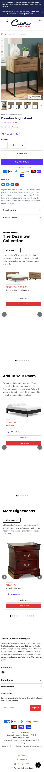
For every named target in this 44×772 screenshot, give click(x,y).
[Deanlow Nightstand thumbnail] (4, 105)
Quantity (4, 140)
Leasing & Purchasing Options (17, 735)
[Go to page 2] (17, 360)
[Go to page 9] (27, 616)
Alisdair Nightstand (14, 588)
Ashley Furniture (10, 122)
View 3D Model (11, 134)
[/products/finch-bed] (24, 410)
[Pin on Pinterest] (17, 184)
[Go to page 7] (28, 360)
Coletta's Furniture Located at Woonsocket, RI (20, 740)
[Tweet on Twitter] (8, 184)
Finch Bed (10, 425)
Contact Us (25, 732)
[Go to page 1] (15, 361)
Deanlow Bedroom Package (17, 290)
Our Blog (22, 743)
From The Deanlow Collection (13, 115)
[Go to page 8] (25, 616)
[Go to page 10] (29, 616)
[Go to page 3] (20, 360)
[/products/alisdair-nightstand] (24, 561)
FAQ (32, 735)
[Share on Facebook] (3, 184)
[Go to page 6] (26, 360)
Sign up (35, 707)
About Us (15, 732)
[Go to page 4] (22, 360)
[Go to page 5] (24, 360)
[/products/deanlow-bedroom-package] (24, 277)
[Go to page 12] (33, 616)
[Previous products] (4, 314)
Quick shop (24, 298)
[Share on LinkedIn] (12, 184)
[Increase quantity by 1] (22, 145)
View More (10, 250)
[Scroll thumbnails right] (41, 105)
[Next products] (39, 314)
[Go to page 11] (31, 616)
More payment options (22, 167)
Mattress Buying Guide (21, 738)
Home (3, 34)
